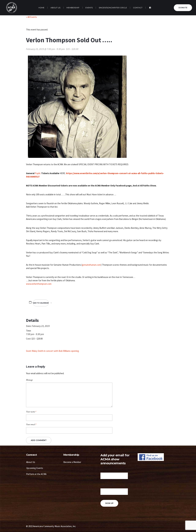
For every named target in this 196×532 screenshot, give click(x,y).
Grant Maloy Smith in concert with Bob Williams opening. (52, 350)
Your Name (105, 469)
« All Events (31, 17)
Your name (31, 411)
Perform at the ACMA (36, 474)
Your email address (108, 485)
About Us (30, 462)
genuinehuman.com (91, 264)
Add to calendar (41, 303)
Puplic (38, 173)
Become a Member (72, 462)
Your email (31, 424)
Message (29, 379)
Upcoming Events (34, 468)
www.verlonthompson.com (38, 283)
